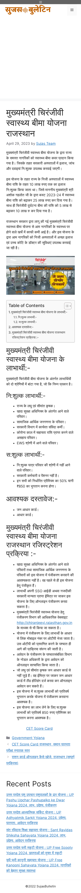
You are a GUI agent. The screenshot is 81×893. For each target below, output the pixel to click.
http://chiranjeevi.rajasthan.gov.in (44, 623)
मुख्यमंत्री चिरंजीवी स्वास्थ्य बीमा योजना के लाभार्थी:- (39, 312)
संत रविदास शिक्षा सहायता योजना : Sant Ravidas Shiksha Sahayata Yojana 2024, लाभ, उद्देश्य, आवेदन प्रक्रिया (39, 835)
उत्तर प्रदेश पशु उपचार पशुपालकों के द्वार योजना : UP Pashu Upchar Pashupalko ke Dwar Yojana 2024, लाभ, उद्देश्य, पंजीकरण (40, 800)
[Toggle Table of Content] (65, 305)
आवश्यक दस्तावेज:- (22, 327)
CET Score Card (39, 728)
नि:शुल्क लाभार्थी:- (27, 317)
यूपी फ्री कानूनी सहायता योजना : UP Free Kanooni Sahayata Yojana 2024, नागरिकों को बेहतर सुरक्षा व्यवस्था (38, 865)
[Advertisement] (40, 58)
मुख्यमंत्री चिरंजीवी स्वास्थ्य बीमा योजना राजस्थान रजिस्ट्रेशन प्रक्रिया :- (38, 335)
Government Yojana (28, 738)
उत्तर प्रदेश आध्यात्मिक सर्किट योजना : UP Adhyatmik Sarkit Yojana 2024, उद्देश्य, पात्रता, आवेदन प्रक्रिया (36, 817)
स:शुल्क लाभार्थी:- (28, 322)
